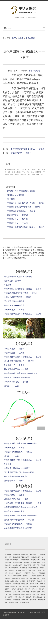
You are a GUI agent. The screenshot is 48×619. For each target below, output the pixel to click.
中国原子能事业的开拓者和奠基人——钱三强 (26, 227)
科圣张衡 (11, 199)
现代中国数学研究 (10, 169)
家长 (13, 172)
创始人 (19, 169)
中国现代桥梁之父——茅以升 (16, 381)
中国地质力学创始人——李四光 (17, 377)
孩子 (29, 169)
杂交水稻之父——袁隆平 (21, 153)
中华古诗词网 (34, 70)
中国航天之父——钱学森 (17, 219)
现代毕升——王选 (11, 385)
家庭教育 (38, 172)
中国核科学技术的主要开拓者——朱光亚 (24, 207)
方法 (42, 175)
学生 (28, 172)
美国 (33, 175)
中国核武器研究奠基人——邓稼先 (21, 211)
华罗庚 (24, 169)
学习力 (7, 175)
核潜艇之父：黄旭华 (15, 195)
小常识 (17, 175)
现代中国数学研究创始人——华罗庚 (19, 361)
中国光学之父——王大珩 (17, 223)
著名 (23, 172)
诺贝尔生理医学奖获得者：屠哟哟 (21, 191)
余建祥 (34, 169)
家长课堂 (23, 175)
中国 (39, 169)
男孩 (29, 175)
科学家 (20, 38)
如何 (32, 172)
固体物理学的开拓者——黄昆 (16, 369)
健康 (37, 175)
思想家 (19, 172)
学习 (44, 172)
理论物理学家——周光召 (17, 215)
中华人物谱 (41, 612)
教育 (9, 172)
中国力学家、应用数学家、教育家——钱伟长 (26, 203)
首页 (14, 38)
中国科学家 (30, 38)
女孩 (11, 175)
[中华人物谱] (24, 10)
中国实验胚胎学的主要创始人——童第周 (27, 149)
